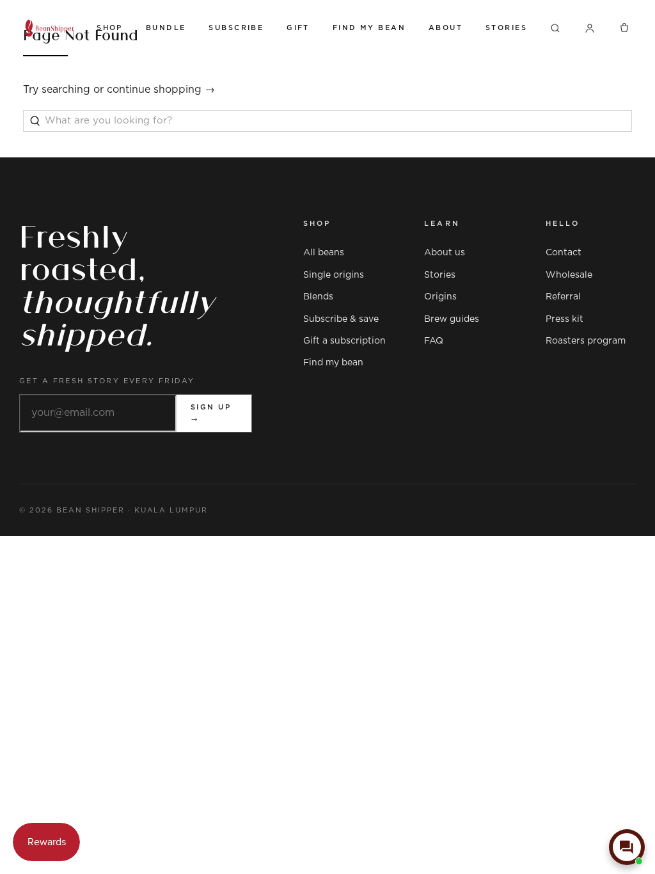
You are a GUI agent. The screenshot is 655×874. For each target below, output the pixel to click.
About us (444, 252)
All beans (323, 252)
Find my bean (333, 362)
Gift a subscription (344, 341)
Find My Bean (369, 27)
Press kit (564, 319)
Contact (563, 252)
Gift (298, 27)
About (445, 27)
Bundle (166, 27)
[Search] (555, 28)
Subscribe (236, 27)
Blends (318, 296)
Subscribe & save (341, 319)
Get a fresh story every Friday (107, 381)
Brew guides (451, 319)
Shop (110, 27)
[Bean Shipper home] (49, 28)
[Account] (589, 28)
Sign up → (211, 413)
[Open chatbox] (627, 847)
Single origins (333, 275)
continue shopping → (161, 89)
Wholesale (569, 275)
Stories (506, 27)
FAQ (433, 341)
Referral (563, 296)
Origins (440, 296)
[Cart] (624, 28)
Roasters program (586, 341)
